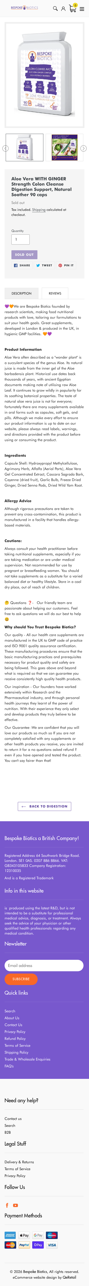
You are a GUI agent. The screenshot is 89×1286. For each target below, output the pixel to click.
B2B (8, 1132)
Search (10, 1011)
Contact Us (13, 1025)
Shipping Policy (16, 1052)
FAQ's (9, 1066)
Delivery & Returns (19, 1162)
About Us (12, 1018)
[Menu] (81, 8)
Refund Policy (15, 1038)
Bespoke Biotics (35, 1271)
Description (21, 293)
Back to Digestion (48, 806)
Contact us (13, 1118)
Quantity (17, 231)
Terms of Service (17, 1045)
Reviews (55, 293)
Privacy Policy (15, 1032)
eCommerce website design (35, 1277)
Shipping (39, 210)
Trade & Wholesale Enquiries (27, 1059)
